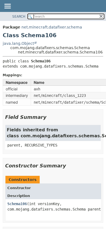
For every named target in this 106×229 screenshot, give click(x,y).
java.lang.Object (18, 43)
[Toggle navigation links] (7, 6)
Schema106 (17, 204)
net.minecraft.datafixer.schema (51, 27)
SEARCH (18, 16)
